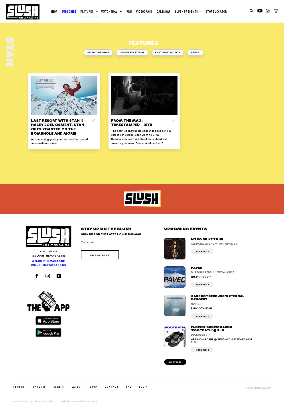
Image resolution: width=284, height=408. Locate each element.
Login (143, 386)
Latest (77, 386)
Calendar (164, 11)
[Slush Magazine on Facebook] (37, 276)
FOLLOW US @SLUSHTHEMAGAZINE (48, 254)
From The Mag (98, 52)
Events (58, 386)
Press (195, 52)
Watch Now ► (111, 11)
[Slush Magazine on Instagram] (48, 276)
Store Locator (216, 11)
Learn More (202, 251)
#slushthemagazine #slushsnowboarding (48, 263)
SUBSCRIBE (68, 11)
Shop (53, 11)
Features (88, 11)
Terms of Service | (47, 401)
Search (18, 386)
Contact (112, 386)
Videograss (144, 11)
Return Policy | (23, 401)
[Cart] (276, 11)
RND (129, 11)
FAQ (129, 386)
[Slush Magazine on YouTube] (59, 276)
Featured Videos (167, 52)
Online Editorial (132, 52)
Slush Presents (188, 11)
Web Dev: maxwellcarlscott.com (79, 401)
